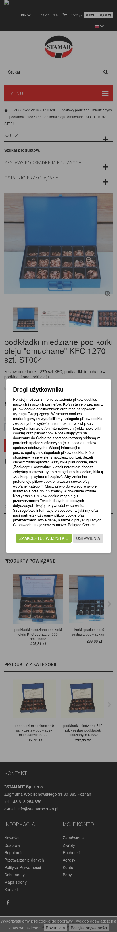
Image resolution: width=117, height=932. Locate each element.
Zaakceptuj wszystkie (43, 538)
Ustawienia (88, 538)
